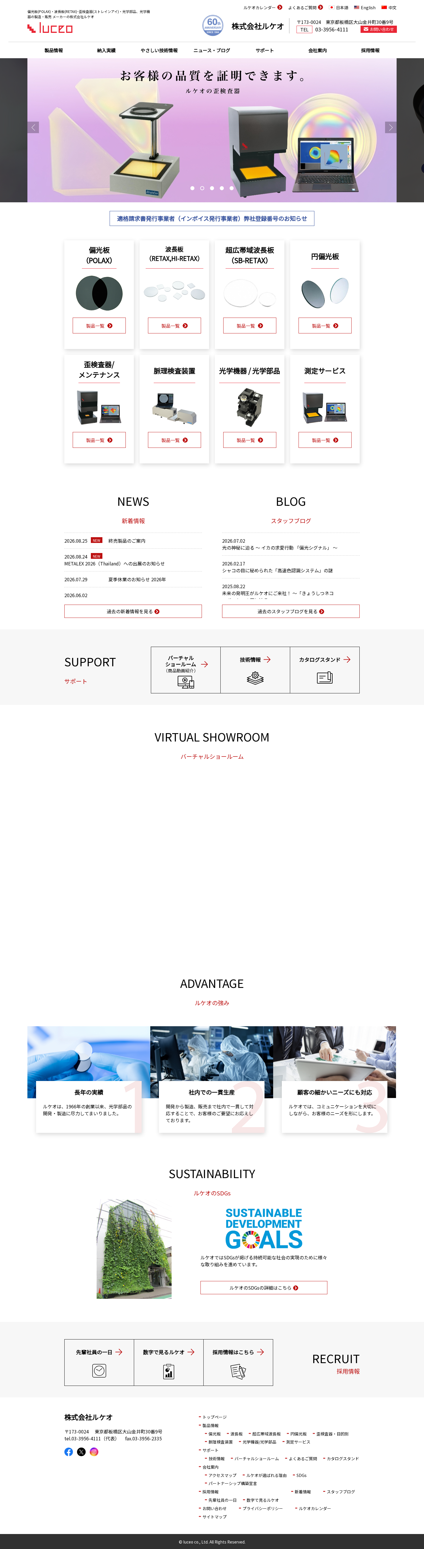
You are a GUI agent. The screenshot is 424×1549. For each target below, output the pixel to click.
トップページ (214, 1417)
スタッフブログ (341, 1492)
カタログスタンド (343, 1458)
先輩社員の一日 (223, 1500)
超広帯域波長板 (266, 1434)
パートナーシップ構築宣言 (233, 1483)
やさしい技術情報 (159, 50)
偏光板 (215, 1434)
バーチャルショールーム (256, 1458)
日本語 (342, 7)
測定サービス (298, 1442)
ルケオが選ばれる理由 (266, 1475)
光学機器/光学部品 (259, 1442)
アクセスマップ (223, 1475)
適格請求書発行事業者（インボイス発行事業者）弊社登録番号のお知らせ (212, 218)
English (368, 7)
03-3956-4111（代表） (95, 1438)
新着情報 (303, 1492)
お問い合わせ (382, 29)
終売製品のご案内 (126, 540)
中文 (393, 7)
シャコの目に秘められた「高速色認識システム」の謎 (277, 570)
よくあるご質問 (302, 7)
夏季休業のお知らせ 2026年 (137, 579)
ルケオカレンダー (259, 7)
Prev (33, 127)
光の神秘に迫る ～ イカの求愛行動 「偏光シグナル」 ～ (279, 547)
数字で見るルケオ (263, 1500)
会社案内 (317, 50)
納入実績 (106, 50)
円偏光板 (298, 1434)
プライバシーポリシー (263, 1508)
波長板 (236, 1434)
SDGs (302, 1475)
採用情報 (370, 50)
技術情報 (217, 1458)
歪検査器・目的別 (332, 1434)
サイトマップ (214, 1517)
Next (391, 127)
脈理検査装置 (221, 1442)
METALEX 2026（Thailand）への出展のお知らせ (114, 563)
